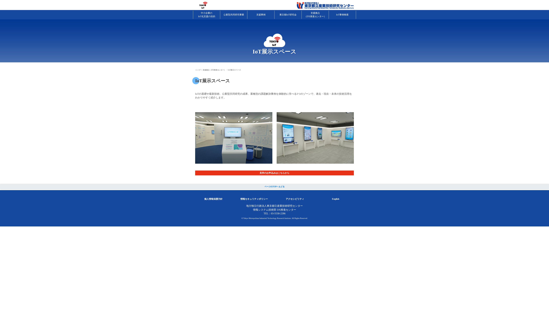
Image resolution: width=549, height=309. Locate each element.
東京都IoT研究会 (288, 14)
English (335, 199)
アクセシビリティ (295, 199)
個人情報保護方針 (213, 199)
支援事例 (260, 14)
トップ (197, 70)
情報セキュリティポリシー (254, 199)
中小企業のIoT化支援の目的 (206, 15)
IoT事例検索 (342, 14)
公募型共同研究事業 (233, 14)
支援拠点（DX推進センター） (315, 15)
